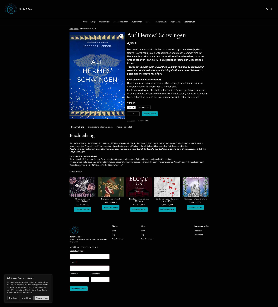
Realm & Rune (26, 9)
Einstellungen (13, 298)
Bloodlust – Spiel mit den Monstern (139, 200)
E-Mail (73, 262)
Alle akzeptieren (42, 298)
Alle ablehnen (27, 298)
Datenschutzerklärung (24, 292)
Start (71, 29)
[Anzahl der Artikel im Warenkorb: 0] (271, 9)
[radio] (131, 107)
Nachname (96, 274)
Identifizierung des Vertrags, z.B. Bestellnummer (84, 249)
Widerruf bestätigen (79, 288)
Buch (76, 29)
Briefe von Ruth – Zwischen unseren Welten (167, 200)
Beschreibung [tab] (77, 127)
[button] (121, 36)
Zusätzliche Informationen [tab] (100, 127)
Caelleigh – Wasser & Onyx (195, 199)
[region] (28, 289)
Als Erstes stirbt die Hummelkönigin (82, 200)
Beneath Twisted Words (110, 199)
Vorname (74, 274)
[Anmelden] (267, 9)
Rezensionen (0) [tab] (124, 127)
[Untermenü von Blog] (150, 21)
